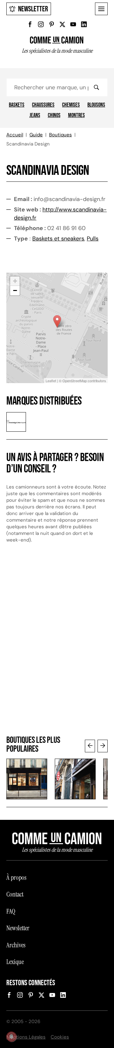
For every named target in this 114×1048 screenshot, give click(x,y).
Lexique (15, 961)
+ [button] (15, 281)
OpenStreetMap (74, 380)
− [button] (15, 290)
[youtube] (73, 24)
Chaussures (43, 105)
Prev (90, 746)
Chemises (71, 105)
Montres (76, 115)
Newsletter (33, 9)
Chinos (54, 115)
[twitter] (62, 24)
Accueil (14, 135)
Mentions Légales (26, 1037)
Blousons (96, 105)
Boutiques (60, 135)
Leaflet (51, 380)
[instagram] (41, 24)
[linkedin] (84, 24)
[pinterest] (51, 24)
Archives (15, 945)
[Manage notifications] (11, 1037)
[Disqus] (57, 642)
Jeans (34, 115)
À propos (16, 877)
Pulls (92, 238)
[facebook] (30, 24)
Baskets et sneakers (58, 238)
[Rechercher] (96, 87)
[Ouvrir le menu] (101, 9)
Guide (36, 135)
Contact (14, 894)
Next (103, 746)
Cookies (60, 1037)
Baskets (16, 105)
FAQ (10, 911)
